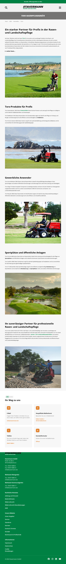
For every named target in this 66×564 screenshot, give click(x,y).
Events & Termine (10, 528)
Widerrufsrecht (9, 502)
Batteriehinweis (10, 499)
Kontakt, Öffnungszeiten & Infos (33, 1)
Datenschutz (9, 546)
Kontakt (7, 532)
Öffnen (38, 441)
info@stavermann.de (11, 470)
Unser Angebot (9, 516)
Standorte (8, 522)
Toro (22, 21)
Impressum (8, 543)
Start (6, 21)
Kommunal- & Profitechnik (13, 535)
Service (7, 519)
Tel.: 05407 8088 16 (10, 478)
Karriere (7, 525)
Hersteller (16, 21)
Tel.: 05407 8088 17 (10, 486)
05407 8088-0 (10, 443)
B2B (10, 21)
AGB (6, 508)
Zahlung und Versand (11, 496)
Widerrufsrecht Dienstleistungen (15, 505)
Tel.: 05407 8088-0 (10, 466)
